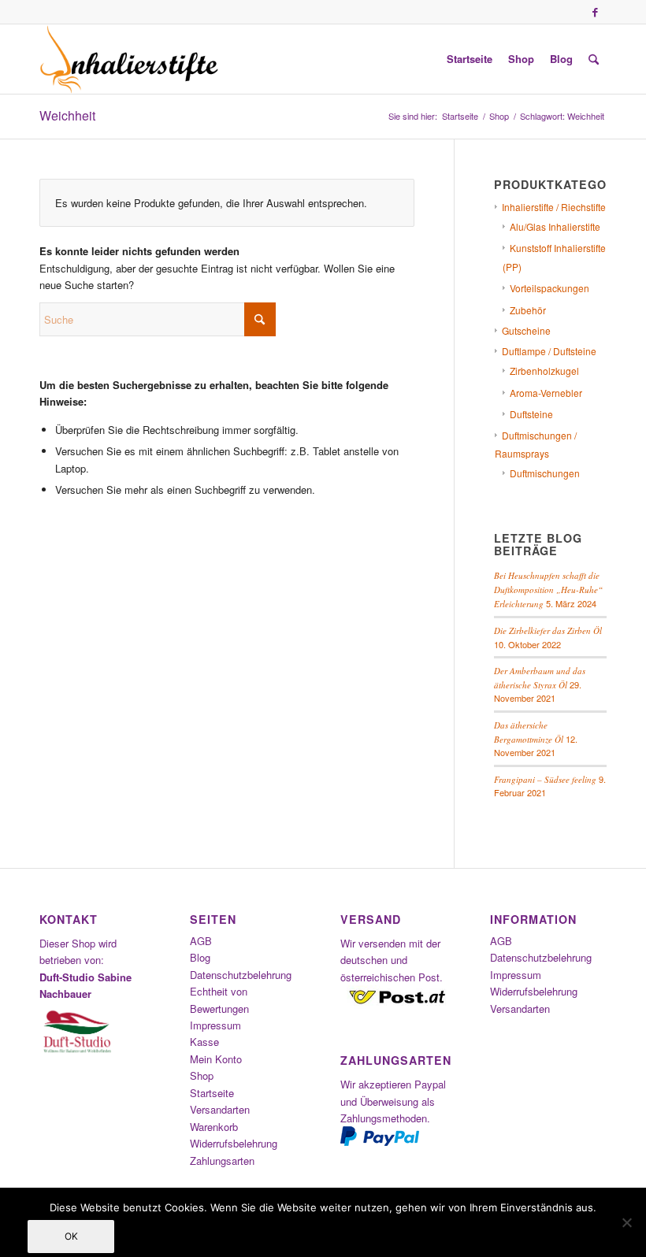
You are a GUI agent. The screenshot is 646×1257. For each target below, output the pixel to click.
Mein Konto (216, 1058)
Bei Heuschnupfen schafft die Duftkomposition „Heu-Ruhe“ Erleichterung (548, 589)
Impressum (215, 1025)
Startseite (212, 1092)
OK (71, 1236)
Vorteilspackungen (549, 288)
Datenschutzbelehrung (240, 974)
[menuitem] (469, 59)
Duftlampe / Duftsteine (549, 351)
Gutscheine (526, 330)
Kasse (204, 1041)
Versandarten (220, 1109)
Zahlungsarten (222, 1160)
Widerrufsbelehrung (233, 1143)
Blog (200, 957)
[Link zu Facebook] (595, 12)
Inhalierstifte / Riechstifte (554, 206)
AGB (201, 940)
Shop (201, 1075)
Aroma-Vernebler (546, 392)
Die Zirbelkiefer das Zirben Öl (548, 630)
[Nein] (626, 1222)
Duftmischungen (545, 473)
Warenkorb (214, 1126)
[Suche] (594, 59)
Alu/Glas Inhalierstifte (555, 226)
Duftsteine (531, 414)
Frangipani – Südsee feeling (545, 779)
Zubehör (528, 310)
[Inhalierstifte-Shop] (129, 59)
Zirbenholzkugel (544, 370)
